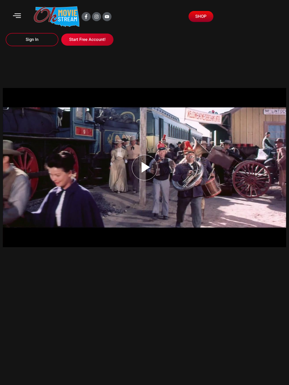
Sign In (32, 39)
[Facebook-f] (86, 16)
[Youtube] (106, 16)
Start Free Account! (87, 39)
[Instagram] (96, 16)
